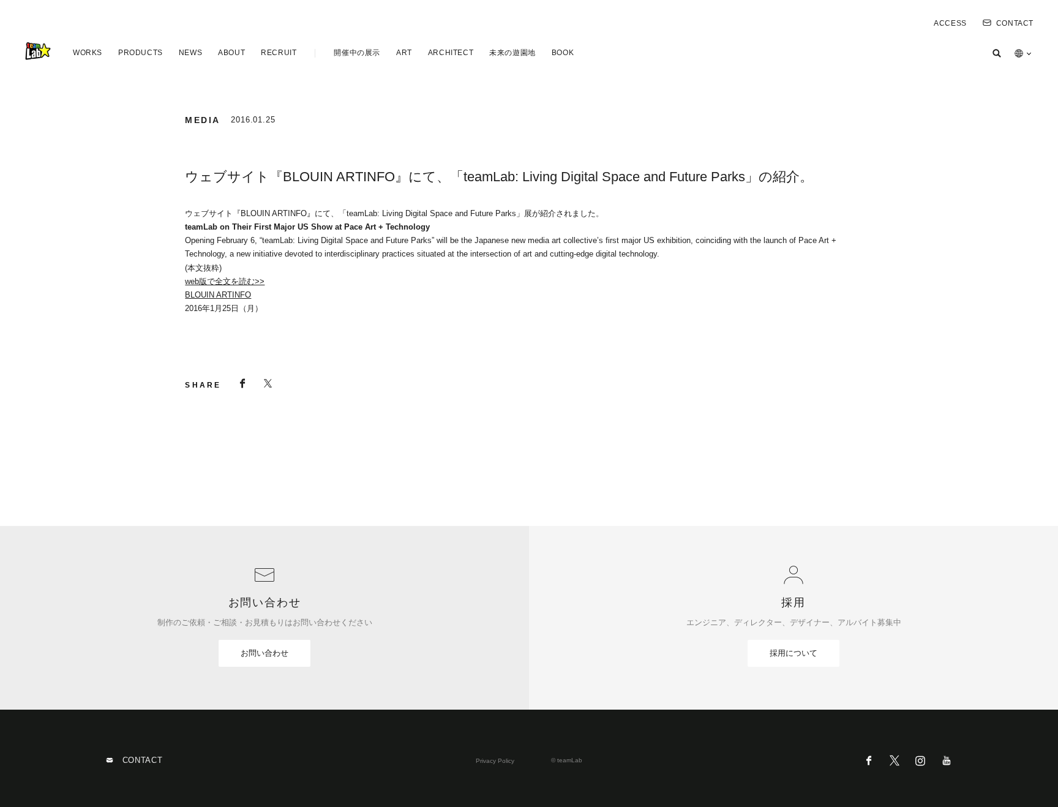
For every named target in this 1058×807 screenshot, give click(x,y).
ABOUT (231, 52)
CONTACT (1015, 23)
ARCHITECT (450, 52)
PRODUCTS (140, 52)
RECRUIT (278, 52)
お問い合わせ (264, 653)
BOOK (563, 52)
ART (404, 52)
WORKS (87, 52)
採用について (793, 653)
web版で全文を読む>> (224, 281)
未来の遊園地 (512, 52)
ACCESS (950, 23)
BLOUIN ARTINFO (218, 294)
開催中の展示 (357, 52)
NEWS (190, 52)
